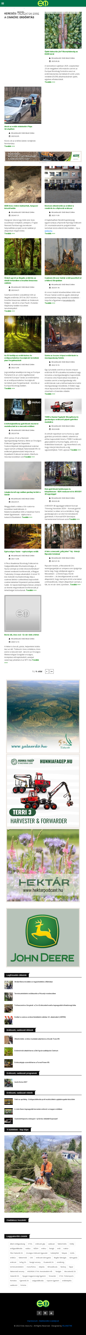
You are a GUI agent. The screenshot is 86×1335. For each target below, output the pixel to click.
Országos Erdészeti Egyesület (36, 1253)
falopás (64, 1253)
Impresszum (32, 1321)
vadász (27, 1248)
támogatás (73, 1258)
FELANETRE (67, 1326)
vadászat (51, 1244)
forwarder (52, 1276)
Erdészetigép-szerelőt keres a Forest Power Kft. (32, 1062)
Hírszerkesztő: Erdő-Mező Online (63, 58)
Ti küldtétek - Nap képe (18, 1130)
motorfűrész (31, 1267)
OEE (31, 1258)
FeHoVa (23, 1285)
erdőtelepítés (67, 1281)
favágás (58, 1271)
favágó (51, 1248)
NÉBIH (35, 1248)
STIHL (30, 1244)
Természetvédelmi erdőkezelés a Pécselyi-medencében (35, 993)
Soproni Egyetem (53, 1281)
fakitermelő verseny (17, 1271)
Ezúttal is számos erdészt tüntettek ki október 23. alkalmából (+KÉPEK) (40, 1017)
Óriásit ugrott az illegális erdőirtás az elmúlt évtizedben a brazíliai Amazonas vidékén (21, 280)
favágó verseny (35, 1262)
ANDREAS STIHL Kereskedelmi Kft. (40, 1271)
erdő (58, 1248)
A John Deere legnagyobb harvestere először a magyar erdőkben (38, 1109)
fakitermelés (62, 1244)
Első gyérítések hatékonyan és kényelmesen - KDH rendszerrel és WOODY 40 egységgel (63, 491)
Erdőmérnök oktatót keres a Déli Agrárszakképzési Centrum (36, 1051)
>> (52, 671)
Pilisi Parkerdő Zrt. (16, 1253)
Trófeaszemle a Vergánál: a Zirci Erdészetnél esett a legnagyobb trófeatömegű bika (45, 1005)
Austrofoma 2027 (20, 1082)
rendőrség (60, 1262)
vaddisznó (13, 1285)
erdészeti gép (40, 1244)
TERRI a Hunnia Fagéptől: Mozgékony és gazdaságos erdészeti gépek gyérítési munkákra (61, 419)
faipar (71, 1267)
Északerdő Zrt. (49, 1262)
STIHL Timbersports (66, 1276)
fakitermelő (23, 1258)
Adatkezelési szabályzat (49, 1321)
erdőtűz (13, 1258)
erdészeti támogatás (43, 1258)
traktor (65, 1248)
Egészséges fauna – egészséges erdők (21, 551)
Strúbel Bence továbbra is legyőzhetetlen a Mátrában (33, 982)
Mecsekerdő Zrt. (70, 1271)
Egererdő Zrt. (24, 1281)
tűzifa (72, 1253)
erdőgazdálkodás (16, 1248)
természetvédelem (17, 1267)
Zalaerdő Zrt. (14, 1276)
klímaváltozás (52, 1267)
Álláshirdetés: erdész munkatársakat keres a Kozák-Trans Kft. (37, 1039)
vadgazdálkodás (38, 1281)
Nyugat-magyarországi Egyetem (34, 1276)
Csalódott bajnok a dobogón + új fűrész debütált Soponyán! (36, 1119)
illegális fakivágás (60, 1258)
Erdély (72, 1244)
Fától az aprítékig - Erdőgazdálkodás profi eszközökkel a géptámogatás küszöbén (44, 1099)
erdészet (13, 1262)
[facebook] (39, 1313)
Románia (13, 1281)
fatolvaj (63, 1267)
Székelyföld (55, 1253)
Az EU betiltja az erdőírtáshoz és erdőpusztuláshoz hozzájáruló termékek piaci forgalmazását (21, 358)
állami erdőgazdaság (17, 1244)
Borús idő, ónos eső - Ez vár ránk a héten (21, 635)
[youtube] (51, 1313)
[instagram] (45, 1313)
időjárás (42, 1267)
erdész (43, 1248)
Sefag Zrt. (22, 1262)
